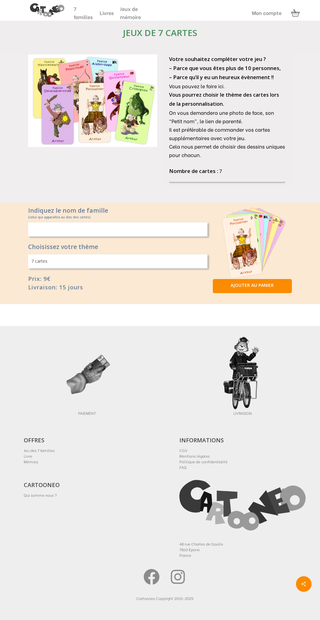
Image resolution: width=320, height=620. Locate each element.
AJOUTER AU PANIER (252, 285)
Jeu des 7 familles (39, 450)
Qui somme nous (39, 495)
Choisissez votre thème (63, 247)
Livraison (242, 413)
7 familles (83, 12)
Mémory (31, 461)
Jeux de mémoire (130, 12)
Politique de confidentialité (203, 461)
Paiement (87, 413)
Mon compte (267, 13)
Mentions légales (194, 456)
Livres (107, 12)
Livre (28, 456)
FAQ (183, 467)
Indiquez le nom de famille (68, 210)
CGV (183, 450)
